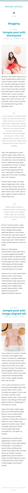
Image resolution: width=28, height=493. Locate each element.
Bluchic (14, 490)
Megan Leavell (13, 487)
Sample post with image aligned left (14, 312)
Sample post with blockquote (14, 34)
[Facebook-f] (15, 16)
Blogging (14, 29)
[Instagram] (13, 16)
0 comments (16, 38)
